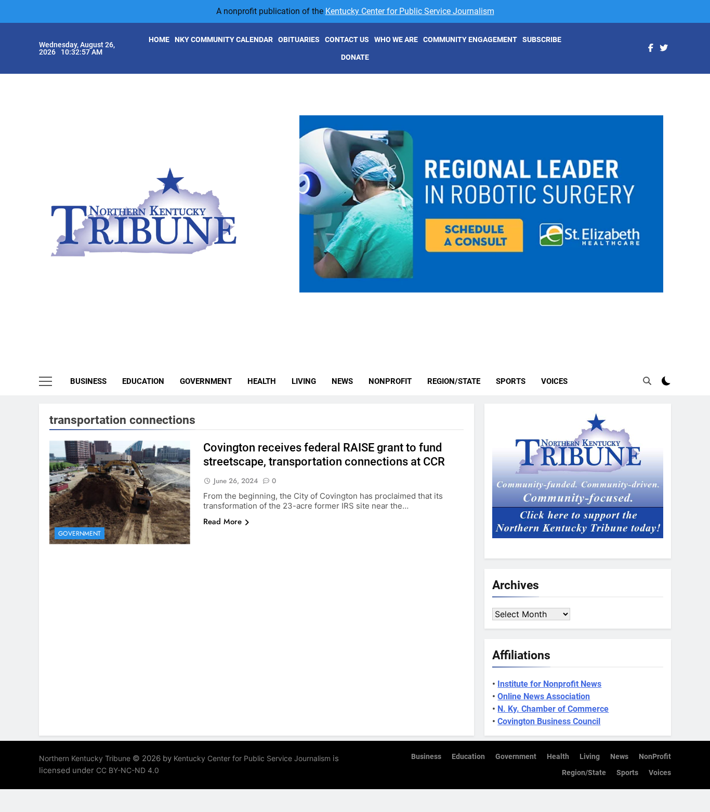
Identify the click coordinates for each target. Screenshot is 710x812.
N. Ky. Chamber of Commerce (553, 709)
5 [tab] (524, 298)
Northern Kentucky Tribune (84, 758)
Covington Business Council (548, 721)
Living (304, 381)
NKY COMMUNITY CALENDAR (224, 39)
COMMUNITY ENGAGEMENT (470, 39)
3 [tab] (485, 298)
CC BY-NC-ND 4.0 (127, 770)
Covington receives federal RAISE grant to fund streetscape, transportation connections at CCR (324, 454)
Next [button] (651, 292)
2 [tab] (466, 298)
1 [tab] (447, 298)
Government (206, 381)
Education (143, 381)
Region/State (453, 381)
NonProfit (390, 381)
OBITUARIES (299, 39)
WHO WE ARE (396, 39)
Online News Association (543, 696)
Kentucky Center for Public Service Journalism (409, 11)
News (342, 381)
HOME (159, 39)
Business (88, 381)
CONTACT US (347, 39)
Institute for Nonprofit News (549, 684)
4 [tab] (504, 298)
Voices (554, 381)
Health (261, 381)
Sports (510, 381)
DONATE (355, 57)
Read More (222, 521)
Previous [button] (311, 292)
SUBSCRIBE (541, 39)
